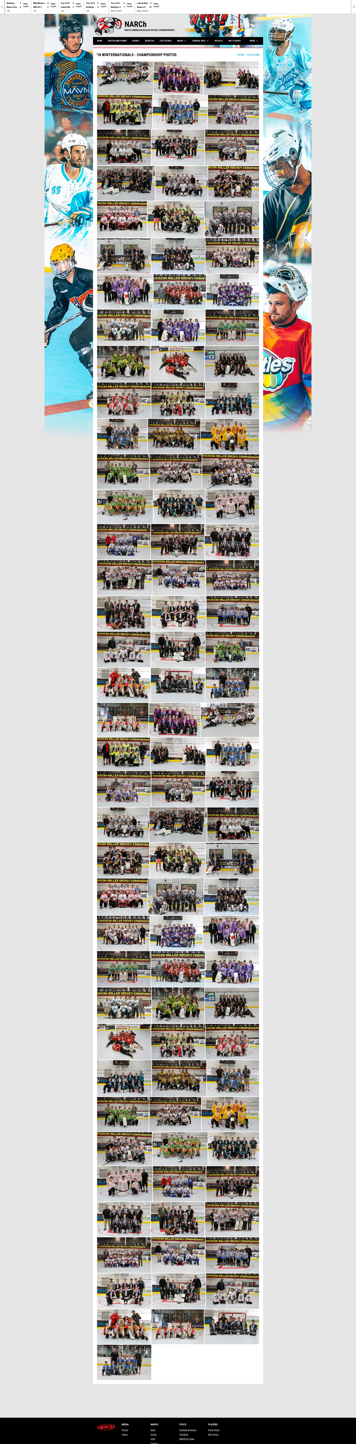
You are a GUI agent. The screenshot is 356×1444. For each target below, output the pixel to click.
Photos (125, 1430)
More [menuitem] (254, 41)
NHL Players (213, 1434)
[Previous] (2, 7)
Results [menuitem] (219, 41)
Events (154, 1434)
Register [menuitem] (149, 41)
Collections (253, 55)
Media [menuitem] (182, 41)
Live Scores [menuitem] (166, 41)
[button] (125, 78)
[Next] (354, 7)
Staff (153, 1439)
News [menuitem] (99, 41)
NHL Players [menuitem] (234, 41)
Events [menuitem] (135, 41)
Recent (241, 55)
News (153, 1430)
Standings (183, 1434)
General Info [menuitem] (200, 41)
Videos (125, 1434)
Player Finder (214, 1430)
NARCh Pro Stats (186, 1439)
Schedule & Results (187, 1430)
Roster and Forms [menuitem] (117, 41)
